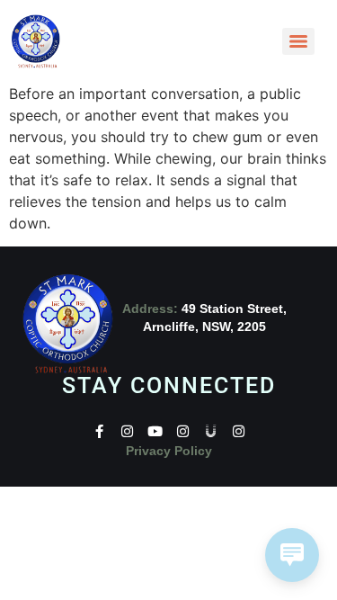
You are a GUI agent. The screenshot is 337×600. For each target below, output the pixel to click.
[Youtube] (155, 431)
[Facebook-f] (99, 431)
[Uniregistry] (210, 431)
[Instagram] (127, 431)
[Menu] (298, 41)
